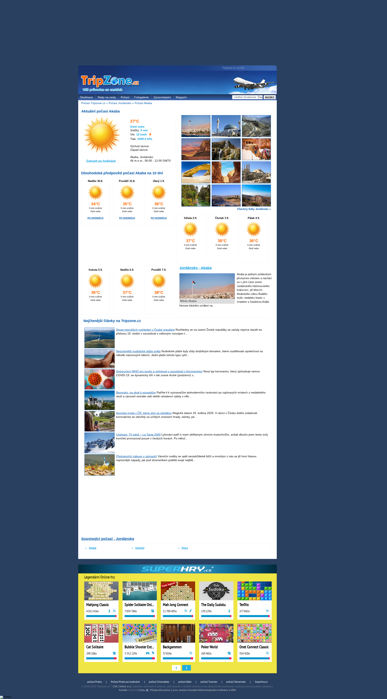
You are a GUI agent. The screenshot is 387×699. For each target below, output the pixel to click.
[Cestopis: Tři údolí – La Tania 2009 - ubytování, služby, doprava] (99, 452)
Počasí (125, 97)
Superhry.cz (261, 681)
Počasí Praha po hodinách (125, 681)
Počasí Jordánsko (120, 103)
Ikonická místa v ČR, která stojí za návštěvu (144, 413)
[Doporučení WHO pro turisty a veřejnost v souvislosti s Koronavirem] (99, 388)
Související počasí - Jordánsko (107, 539)
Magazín (181, 97)
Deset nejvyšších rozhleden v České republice (145, 329)
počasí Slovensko (236, 681)
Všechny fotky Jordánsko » (254, 209)
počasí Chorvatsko (159, 681)
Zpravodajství (162, 97)
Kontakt (123, 690)
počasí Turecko (209, 681)
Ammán (139, 548)
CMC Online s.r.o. (122, 686)
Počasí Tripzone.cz (93, 103)
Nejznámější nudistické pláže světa (138, 351)
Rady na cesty (107, 97)
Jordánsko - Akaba (195, 268)
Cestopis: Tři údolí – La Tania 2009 (138, 434)
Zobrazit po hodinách (101, 160)
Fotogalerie (141, 97)
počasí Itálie (184, 681)
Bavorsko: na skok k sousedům (136, 392)
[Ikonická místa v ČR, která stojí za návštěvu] (99, 430)
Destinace (86, 97)
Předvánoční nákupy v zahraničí (136, 456)
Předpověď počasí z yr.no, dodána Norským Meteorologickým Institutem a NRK (193, 690)
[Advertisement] (178, 33)
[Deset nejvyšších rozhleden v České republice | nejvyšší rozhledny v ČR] (99, 347)
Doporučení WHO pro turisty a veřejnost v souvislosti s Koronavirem (159, 371)
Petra (185, 548)
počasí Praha (94, 681)
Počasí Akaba (143, 103)
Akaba (92, 548)
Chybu (142, 690)
